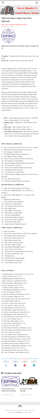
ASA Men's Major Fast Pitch (17, 24)
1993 (2, 24)
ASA (6, 24)
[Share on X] (6, 363)
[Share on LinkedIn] (34, 363)
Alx (30, 412)
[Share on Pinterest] (24, 363)
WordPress (19, 412)
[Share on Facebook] (15, 363)
